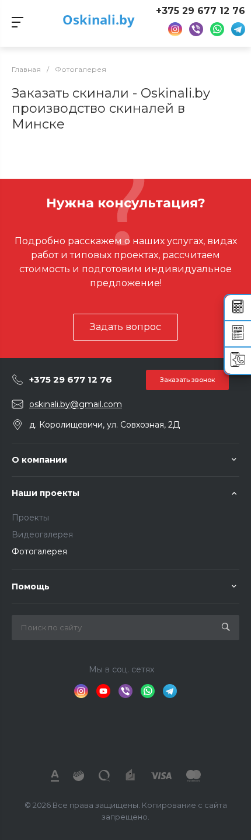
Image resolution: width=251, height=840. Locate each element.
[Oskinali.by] (126, 733)
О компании (39, 459)
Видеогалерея (42, 534)
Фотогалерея (39, 551)
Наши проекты (45, 493)
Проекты (30, 517)
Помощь (31, 586)
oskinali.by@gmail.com (75, 404)
